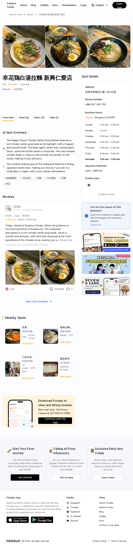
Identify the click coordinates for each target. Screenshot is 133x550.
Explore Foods (11, 5)
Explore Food (15, 14)
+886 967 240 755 (95, 104)
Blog (33, 5)
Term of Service (119, 541)
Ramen (30, 14)
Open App (119, 5)
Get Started (25, 477)
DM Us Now (66, 477)
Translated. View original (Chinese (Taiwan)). (27, 244)
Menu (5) (39, 117)
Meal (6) (24, 117)
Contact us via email (109, 525)
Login (83, 5)
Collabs (44, 5)
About (23, 5)
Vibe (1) (54, 117)
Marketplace (69, 5)
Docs (55, 5)
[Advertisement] (39, 102)
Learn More (108, 477)
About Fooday (106, 503)
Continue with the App (55, 420)
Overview (8, 117)
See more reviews (37, 301)
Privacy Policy (100, 541)
